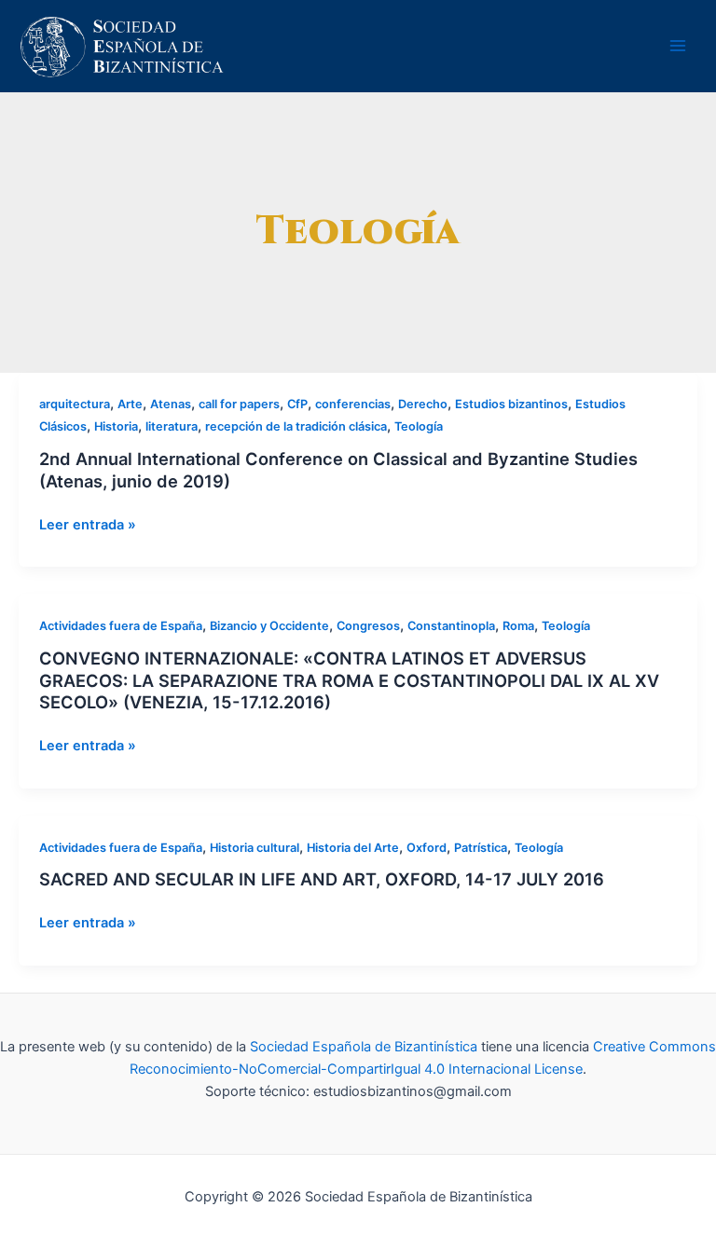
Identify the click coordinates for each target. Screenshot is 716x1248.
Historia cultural (254, 848)
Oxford (426, 848)
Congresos (368, 626)
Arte (130, 404)
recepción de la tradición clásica (296, 426)
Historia (116, 426)
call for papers (239, 404)
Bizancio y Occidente (269, 626)
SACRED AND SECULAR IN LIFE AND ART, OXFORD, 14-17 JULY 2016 (321, 879)
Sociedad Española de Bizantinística (363, 1046)
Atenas (170, 404)
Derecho (423, 404)
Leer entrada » (87, 525)
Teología (418, 426)
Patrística (480, 848)
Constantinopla (451, 626)
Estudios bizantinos (511, 404)
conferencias (353, 404)
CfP (297, 404)
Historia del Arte (353, 848)
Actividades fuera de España (120, 626)
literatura (171, 426)
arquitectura (74, 404)
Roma (518, 626)
